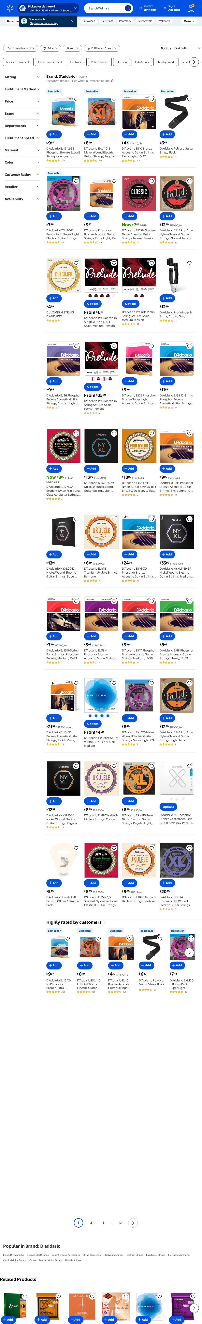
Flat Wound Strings (113, 1255)
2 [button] (91, 1222)
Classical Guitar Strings (14, 1260)
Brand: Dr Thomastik (13, 1255)
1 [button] (78, 1222)
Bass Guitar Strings (155, 1255)
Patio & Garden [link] (99, 62)
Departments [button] (15, 21)
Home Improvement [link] (50, 62)
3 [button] (104, 1222)
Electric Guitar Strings (179, 1255)
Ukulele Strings (73, 1260)
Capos (32, 1260)
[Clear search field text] (119, 8)
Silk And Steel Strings (38, 1255)
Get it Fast (107, 20)
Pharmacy (125, 20)
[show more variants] (113, 296)
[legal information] (112, 80)
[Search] (128, 8)
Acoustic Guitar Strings (50, 1260)
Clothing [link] (121, 62)
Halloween (88, 20)
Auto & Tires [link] (142, 62)
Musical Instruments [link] (18, 62)
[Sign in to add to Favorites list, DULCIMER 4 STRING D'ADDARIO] (76, 263)
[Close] (73, 21)
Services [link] (187, 62)
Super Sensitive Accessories (66, 1255)
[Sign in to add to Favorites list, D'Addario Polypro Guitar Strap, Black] (189, 99)
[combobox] (108, 8)
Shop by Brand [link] (165, 62)
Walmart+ (164, 20)
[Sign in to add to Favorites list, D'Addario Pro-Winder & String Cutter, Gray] (189, 263)
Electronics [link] (76, 62)
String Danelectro (92, 1255)
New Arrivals (144, 20)
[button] (148, 8)
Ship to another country (44, 23)
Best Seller (181, 48)
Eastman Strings (134, 1255)
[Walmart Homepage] (10, 8)
